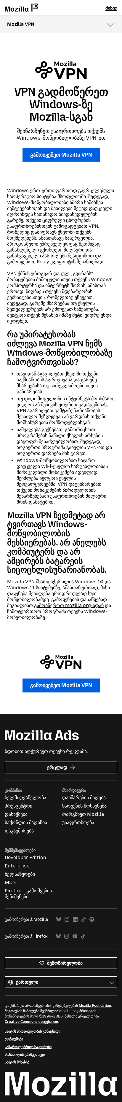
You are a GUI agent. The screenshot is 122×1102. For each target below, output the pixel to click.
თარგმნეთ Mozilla (83, 814)
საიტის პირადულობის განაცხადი (32, 1031)
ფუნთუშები (14, 1039)
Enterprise (17, 866)
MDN (10, 882)
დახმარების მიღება (84, 797)
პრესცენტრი (18, 806)
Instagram (66, 919)
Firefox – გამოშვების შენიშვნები (28, 893)
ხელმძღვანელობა (25, 797)
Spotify (91, 919)
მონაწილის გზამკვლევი (25, 1054)
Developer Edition (25, 857)
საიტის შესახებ (17, 1062)
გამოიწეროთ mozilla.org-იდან (69, 605)
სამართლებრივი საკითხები (28, 1047)
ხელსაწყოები (20, 874)
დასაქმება (16, 814)
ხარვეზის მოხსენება (84, 806)
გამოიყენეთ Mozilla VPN (61, 155)
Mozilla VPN (20, 24)
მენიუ (111, 8)
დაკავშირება (19, 831)
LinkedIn (75, 919)
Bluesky (58, 919)
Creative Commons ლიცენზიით (31, 1022)
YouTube (74, 936)
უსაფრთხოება (78, 822)
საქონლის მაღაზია (26, 822)
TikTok (83, 919)
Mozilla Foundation (95, 1006)
